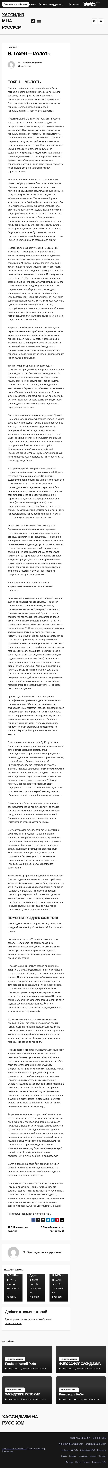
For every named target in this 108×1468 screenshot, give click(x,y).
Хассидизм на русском (31, 62)
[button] (94, 21)
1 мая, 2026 (67, 1399)
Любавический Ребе (20, 1364)
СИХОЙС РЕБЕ (99, 1438)
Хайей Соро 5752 (87, 1450)
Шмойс (64, 1456)
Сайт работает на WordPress (14, 1449)
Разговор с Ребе (71, 1394)
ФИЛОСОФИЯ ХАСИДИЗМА (80, 1364)
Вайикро (72, 1456)
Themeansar (7, 1451)
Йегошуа (69, 1462)
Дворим (93, 1456)
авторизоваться (13, 1323)
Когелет (86, 1462)
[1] (32, 939)
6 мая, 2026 (13, 1369)
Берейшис (101, 1450)
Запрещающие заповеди (13, 1277)
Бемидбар (83, 1456)
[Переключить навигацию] (38, 21)
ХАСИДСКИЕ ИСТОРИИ (22, 1394)
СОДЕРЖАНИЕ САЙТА (80, 1438)
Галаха (13, 47)
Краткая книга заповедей (58, 1277)
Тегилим (102, 1456)
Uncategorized (15, 1359)
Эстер (77, 1462)
